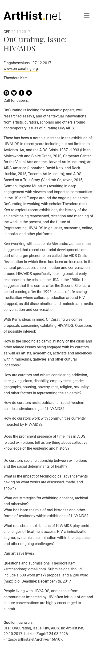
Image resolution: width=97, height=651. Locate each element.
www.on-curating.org (21, 68)
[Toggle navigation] (86, 15)
